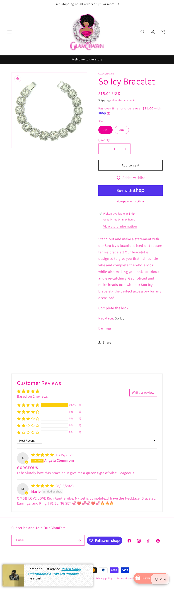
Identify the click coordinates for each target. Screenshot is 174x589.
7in (105, 130)
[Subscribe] (79, 540)
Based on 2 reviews (32, 396)
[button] (9, 32)
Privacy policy (104, 578)
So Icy (119, 318)
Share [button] (107, 342)
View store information (120, 226)
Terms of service (126, 578)
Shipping (104, 100)
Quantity (104, 140)
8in (121, 130)
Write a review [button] (143, 392)
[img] (43, 455)
